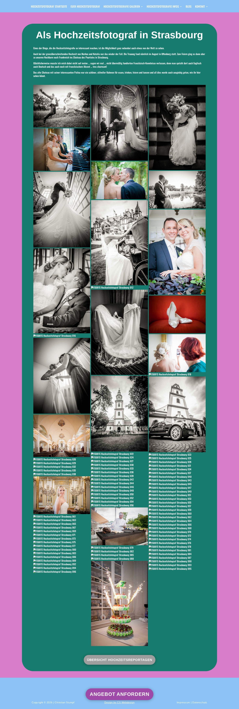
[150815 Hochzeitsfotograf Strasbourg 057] (177, 506)
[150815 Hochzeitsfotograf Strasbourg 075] (61, 542)
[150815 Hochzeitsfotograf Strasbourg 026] (61, 459)
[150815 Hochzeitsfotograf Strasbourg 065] (61, 523)
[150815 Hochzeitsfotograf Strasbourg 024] (119, 457)
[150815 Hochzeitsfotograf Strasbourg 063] (61, 520)
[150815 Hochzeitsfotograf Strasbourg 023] (177, 454)
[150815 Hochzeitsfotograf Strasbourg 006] (119, 180)
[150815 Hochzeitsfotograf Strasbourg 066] (177, 524)
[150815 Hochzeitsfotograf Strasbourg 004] (177, 127)
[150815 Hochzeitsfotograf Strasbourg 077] (61, 545)
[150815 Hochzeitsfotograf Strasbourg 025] (177, 458)
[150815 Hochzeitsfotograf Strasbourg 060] (177, 513)
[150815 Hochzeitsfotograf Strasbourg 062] (177, 517)
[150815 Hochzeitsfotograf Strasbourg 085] (119, 555)
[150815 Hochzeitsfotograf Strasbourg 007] (177, 190)
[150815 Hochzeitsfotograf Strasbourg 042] (119, 479)
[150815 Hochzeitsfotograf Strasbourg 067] (61, 527)
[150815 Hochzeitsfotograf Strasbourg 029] (61, 463)
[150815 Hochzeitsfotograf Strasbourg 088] (119, 558)
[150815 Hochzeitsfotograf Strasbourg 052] (119, 497)
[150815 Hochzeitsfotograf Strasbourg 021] (61, 435)
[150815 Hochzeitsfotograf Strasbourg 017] (61, 376)
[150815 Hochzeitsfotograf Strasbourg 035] (61, 470)
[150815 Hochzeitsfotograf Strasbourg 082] (119, 551)
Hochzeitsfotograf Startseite (49, 6)
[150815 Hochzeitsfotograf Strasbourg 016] (61, 335)
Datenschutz (199, 702)
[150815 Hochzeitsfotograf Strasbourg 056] (119, 505)
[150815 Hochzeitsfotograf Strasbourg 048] (119, 490)
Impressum (183, 702)
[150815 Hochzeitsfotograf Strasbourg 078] (177, 546)
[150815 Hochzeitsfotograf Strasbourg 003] (119, 123)
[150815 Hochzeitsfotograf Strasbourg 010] (177, 252)
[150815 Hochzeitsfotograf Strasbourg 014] (177, 314)
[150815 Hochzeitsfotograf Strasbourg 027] (119, 461)
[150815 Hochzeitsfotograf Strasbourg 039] (119, 475)
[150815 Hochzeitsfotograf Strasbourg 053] (177, 498)
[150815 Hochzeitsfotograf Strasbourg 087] (177, 557)
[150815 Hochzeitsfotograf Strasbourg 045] (177, 483)
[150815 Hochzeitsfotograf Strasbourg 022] (119, 453)
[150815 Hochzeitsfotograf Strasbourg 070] (177, 531)
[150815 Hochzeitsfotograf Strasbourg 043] (177, 480)
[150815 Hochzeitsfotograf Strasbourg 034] (177, 469)
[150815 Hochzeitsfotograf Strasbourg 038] (61, 474)
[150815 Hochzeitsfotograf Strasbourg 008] (61, 209)
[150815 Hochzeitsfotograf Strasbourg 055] (177, 502)
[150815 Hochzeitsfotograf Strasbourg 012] (119, 287)
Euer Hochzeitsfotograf (85, 6)
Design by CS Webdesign (119, 702)
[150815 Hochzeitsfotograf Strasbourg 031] (177, 465)
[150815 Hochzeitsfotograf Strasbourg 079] (119, 547)
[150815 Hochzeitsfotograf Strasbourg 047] (177, 487)
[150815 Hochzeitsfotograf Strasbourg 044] (119, 483)
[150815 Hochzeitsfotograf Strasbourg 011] (61, 290)
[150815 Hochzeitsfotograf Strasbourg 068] (177, 528)
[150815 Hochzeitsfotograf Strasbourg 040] (177, 476)
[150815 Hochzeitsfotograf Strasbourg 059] (177, 509)
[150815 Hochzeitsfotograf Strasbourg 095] (177, 568)
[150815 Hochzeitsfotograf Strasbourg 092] (61, 564)
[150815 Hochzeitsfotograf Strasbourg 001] (61, 106)
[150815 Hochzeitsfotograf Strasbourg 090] (177, 561)
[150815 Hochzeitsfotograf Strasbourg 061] (61, 516)
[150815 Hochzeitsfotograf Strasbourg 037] (177, 472)
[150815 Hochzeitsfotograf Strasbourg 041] (61, 495)
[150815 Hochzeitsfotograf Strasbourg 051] (177, 495)
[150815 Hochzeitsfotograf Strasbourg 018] (177, 374)
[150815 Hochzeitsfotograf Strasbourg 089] (61, 560)
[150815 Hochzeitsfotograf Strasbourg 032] (61, 466)
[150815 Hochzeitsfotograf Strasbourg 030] (119, 464)
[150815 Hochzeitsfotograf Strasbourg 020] (177, 414)
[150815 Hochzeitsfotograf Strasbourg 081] (177, 550)
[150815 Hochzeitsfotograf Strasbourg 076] (177, 542)
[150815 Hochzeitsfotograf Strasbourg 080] (61, 549)
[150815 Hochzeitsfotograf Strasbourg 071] (61, 534)
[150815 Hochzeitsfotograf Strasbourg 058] (119, 526)
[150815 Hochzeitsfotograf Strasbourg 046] (119, 486)
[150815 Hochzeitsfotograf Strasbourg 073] (61, 538)
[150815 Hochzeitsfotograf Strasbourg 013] (119, 332)
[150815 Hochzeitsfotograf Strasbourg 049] (177, 491)
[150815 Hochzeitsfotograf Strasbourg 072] (177, 535)
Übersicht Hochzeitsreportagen (119, 660)
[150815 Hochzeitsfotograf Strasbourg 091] (119, 603)
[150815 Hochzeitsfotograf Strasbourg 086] (61, 556)
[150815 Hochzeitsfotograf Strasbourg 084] (177, 553)
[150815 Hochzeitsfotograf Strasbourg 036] (119, 472)
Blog (189, 6)
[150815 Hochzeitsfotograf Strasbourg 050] (119, 494)
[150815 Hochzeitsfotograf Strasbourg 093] (177, 564)
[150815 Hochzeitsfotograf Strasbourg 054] (119, 501)
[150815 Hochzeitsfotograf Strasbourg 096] (61, 571)
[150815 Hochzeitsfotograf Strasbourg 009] (119, 242)
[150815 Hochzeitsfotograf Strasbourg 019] (119, 413)
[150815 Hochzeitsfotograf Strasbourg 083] (61, 553)
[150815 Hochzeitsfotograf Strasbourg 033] (119, 468)
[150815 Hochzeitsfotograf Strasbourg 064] (177, 520)
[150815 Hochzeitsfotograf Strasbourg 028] (177, 461)
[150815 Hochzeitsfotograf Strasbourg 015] (177, 353)
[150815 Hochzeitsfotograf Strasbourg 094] (61, 567)
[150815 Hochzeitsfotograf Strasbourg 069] (61, 531)
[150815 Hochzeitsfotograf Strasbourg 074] (177, 539)
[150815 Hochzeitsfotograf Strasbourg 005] (61, 149)
